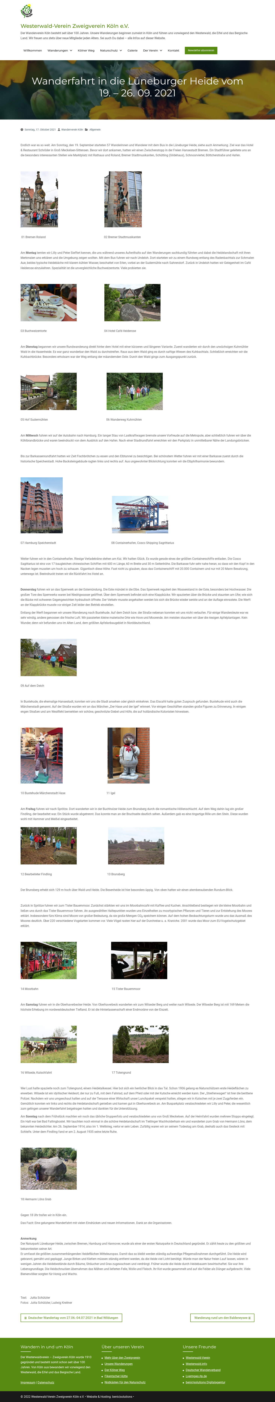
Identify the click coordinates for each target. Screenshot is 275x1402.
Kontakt (173, 50)
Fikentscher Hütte (116, 1376)
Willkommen (32, 50)
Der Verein (150, 50)
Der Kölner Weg (115, 1370)
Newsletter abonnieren (201, 50)
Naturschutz (109, 50)
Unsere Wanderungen (119, 1364)
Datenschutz (46, 1382)
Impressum (28, 1382)
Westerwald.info (196, 1364)
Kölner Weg (86, 50)
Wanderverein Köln (72, 129)
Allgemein (95, 129)
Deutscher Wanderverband (203, 1370)
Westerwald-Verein (198, 1357)
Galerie (133, 50)
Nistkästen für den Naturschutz (125, 1382)
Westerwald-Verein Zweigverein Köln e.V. (75, 26)
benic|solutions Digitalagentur (205, 1382)
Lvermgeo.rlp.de (196, 1376)
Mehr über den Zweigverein (122, 1357)
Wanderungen (58, 50)
